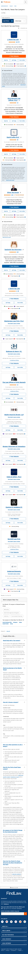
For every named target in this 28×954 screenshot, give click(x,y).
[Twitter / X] (11, 921)
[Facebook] (2, 921)
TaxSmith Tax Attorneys (12, 249)
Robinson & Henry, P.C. (14, 351)
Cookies (20, 950)
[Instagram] (16, 921)
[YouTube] (7, 921)
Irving (11, 623)
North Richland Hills (7, 622)
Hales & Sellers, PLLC (14, 477)
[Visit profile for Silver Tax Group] (14, 187)
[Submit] (25, 913)
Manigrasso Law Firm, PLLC (14, 321)
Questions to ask (14, 777)
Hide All (8, 631)
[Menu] (2, 2)
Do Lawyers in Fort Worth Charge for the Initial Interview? (12, 831)
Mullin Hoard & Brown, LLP (14, 415)
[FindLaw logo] (7, 2)
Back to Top (14, 887)
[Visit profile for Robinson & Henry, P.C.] (14, 346)
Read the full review (10, 180)
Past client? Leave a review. (14, 323)
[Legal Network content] (25, 943)
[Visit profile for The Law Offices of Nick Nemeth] (14, 377)
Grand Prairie (6, 623)
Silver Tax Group (13, 192)
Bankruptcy (6, 609)
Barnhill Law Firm (14, 539)
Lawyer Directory (4, 5)
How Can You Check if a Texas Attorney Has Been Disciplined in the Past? (12, 862)
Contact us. (6, 904)
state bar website (16, 874)
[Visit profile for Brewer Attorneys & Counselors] (14, 441)
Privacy (7, 950)
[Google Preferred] (25, 921)
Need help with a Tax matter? (11, 640)
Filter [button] (4, 12)
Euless (20, 622)
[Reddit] (20, 921)
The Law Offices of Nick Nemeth (14, 382)
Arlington (15, 622)
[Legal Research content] (25, 939)
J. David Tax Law (13, 39)
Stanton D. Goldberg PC (14, 507)
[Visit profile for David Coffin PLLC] (14, 132)
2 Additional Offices (14, 391)
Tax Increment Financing (16, 616)
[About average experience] (25, 66)
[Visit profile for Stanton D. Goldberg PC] (14, 502)
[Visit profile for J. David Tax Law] (14, 34)
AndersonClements (14, 571)
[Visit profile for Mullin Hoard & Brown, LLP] (14, 410)
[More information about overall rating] (18, 42)
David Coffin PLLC (13, 137)
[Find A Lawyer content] (25, 930)
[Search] (25, 2)
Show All (3, 631)
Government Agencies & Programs (11, 612)
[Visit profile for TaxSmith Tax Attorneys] (14, 245)
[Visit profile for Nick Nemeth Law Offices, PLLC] (14, 93)
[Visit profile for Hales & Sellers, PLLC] (14, 472)
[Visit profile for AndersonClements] (14, 566)
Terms (2, 950)
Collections (6, 616)
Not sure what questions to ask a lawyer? (12, 745)
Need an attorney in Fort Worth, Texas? (12, 668)
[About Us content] (25, 926)
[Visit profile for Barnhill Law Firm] (14, 534)
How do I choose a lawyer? (10, 702)
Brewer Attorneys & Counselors (14, 446)
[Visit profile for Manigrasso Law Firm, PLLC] (14, 316)
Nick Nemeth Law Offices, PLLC (14, 99)
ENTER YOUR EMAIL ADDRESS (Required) (10, 911)
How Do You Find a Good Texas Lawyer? (12, 768)
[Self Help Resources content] (25, 934)
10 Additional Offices (14, 360)
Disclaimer (13, 950)
